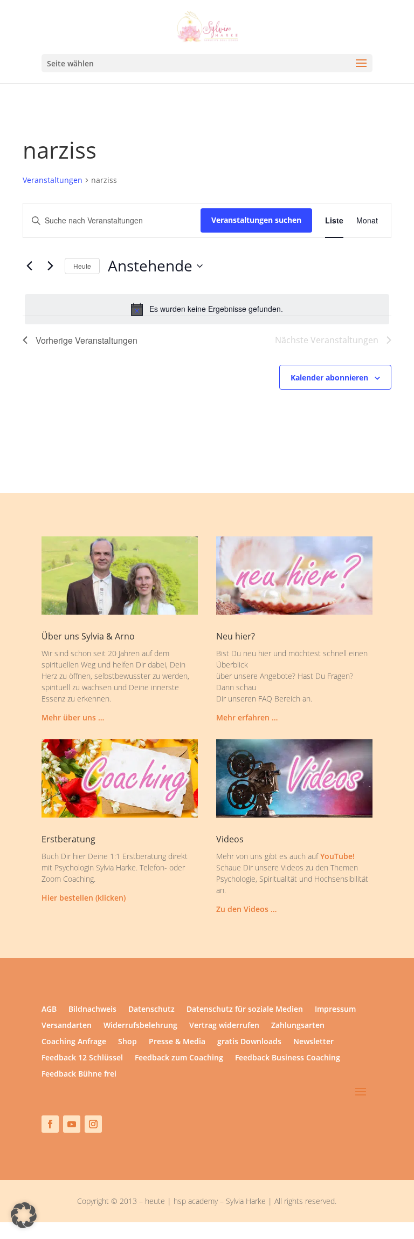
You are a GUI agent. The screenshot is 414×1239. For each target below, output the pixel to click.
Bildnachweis (92, 1009)
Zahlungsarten (298, 1026)
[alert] (207, 309)
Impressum (335, 1009)
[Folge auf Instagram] (93, 1124)
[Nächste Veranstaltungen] (50, 266)
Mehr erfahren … (247, 717)
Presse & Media (177, 1042)
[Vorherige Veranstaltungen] (29, 266)
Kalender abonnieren (329, 377)
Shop (127, 1042)
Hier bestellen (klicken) (84, 898)
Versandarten (67, 1026)
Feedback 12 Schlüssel (82, 1058)
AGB (49, 1009)
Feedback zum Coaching (179, 1058)
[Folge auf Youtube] (71, 1124)
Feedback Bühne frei (79, 1074)
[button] (23, 1215)
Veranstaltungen (52, 180)
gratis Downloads (249, 1042)
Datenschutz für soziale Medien (245, 1009)
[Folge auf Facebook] (50, 1124)
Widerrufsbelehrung (140, 1026)
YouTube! (337, 856)
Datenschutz (151, 1009)
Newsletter (313, 1042)
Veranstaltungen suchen (256, 220)
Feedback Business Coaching (287, 1058)
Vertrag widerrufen (224, 1026)
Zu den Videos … (246, 909)
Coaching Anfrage (74, 1042)
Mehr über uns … (73, 717)
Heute (82, 265)
